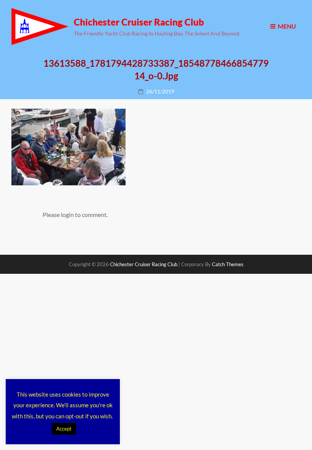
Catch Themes (228, 264)
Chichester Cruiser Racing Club (139, 21)
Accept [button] (64, 429)
